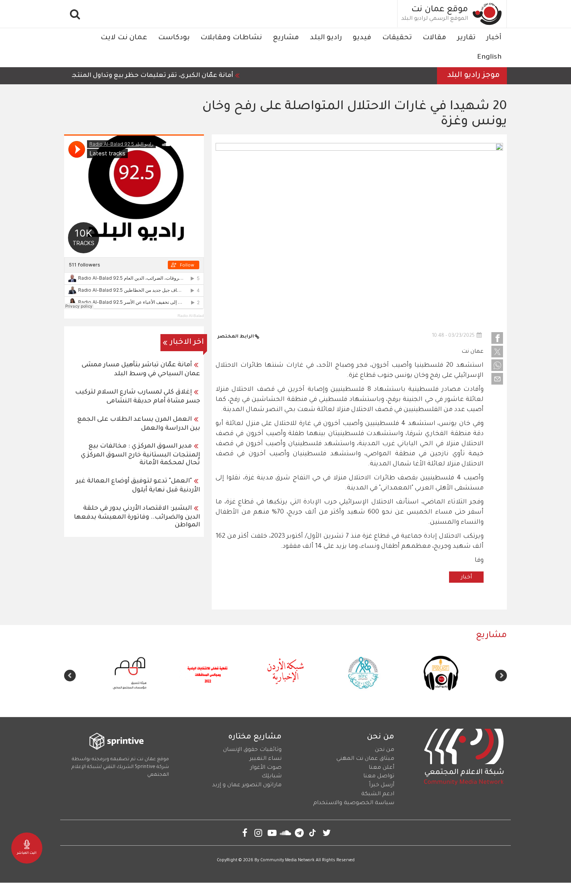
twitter (326, 832)
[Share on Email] (497, 379)
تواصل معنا (378, 776)
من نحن (384, 750)
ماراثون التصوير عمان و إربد (247, 785)
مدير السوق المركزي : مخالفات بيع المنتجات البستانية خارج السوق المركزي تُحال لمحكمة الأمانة (140, 455)
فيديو (362, 38)
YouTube (272, 832)
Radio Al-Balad (191, 315)
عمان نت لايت (124, 38)
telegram (299, 832)
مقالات (434, 38)
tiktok (313, 832)
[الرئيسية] (487, 14)
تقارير (466, 38)
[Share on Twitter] (497, 351)
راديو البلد (326, 38)
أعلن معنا (381, 768)
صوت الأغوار (266, 768)
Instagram (258, 832)
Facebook (245, 832)
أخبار (493, 38)
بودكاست (174, 38)
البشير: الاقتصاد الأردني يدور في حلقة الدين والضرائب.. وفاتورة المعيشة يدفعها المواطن (137, 517)
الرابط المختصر (236, 337)
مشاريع (286, 38)
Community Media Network (287, 860)
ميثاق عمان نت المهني (365, 759)
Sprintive (145, 767)
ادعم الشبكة (377, 794)
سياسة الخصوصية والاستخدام (353, 803)
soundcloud (285, 832)
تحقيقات (397, 38)
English (489, 57)
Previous (501, 675)
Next (70, 675)
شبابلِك (271, 776)
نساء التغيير (265, 759)
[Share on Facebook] (497, 338)
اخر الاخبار (187, 342)
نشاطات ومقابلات (231, 38)
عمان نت (472, 352)
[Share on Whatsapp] (497, 365)
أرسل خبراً (381, 785)
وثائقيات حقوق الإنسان (252, 750)
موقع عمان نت (439, 10)
